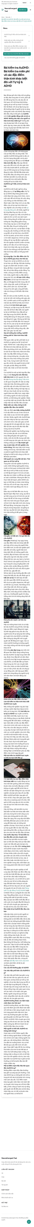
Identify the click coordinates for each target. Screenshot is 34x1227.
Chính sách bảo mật (7, 1193)
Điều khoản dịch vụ (7, 1197)
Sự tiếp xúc (5, 1206)
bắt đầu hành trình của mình (19, 961)
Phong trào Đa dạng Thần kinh (19, 379)
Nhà (3, 17)
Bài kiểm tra (22, 10)
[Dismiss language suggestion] (30, 3)
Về (2, 1173)
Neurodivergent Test (9, 1158)
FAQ (3, 1177)
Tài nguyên (5, 1185)
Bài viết (8, 17)
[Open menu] (30, 10)
